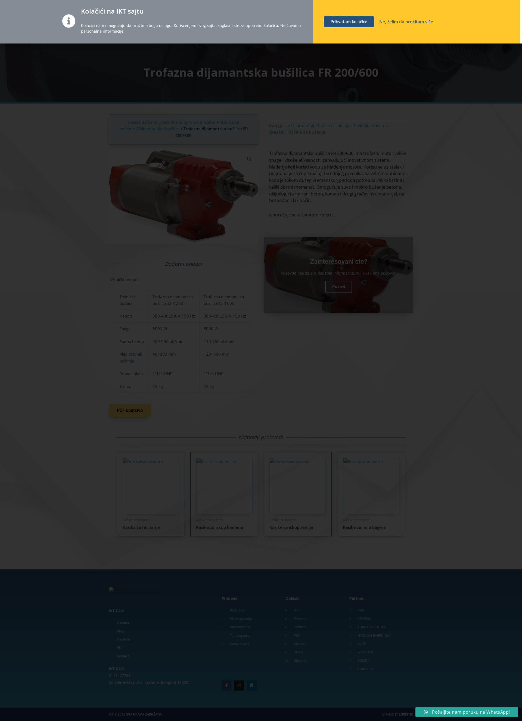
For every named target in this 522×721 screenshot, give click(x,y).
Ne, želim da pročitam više (406, 22)
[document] (261, 360)
